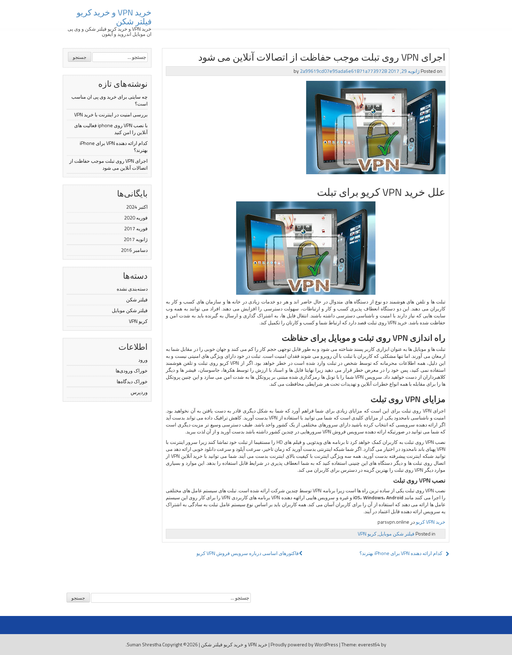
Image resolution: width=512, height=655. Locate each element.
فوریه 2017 (136, 228)
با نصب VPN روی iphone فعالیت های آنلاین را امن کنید (111, 129)
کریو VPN (138, 321)
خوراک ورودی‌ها (132, 370)
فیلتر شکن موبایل (130, 310)
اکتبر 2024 (137, 206)
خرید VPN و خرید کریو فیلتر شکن (114, 17)
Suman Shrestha (144, 644)
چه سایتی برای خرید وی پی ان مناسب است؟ (109, 100)
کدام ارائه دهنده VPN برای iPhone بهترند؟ (114, 146)
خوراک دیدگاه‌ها (132, 381)
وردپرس (139, 392)
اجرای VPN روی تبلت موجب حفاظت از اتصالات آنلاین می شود (108, 164)
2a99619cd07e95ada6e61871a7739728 (343, 71)
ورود (143, 359)
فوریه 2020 (136, 217)
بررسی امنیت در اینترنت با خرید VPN (111, 114)
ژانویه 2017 (136, 239)
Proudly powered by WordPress (304, 644)
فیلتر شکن (137, 299)
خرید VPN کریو (430, 521)
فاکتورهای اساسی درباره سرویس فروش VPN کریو (247, 553)
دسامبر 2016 (134, 250)
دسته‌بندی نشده (132, 288)
